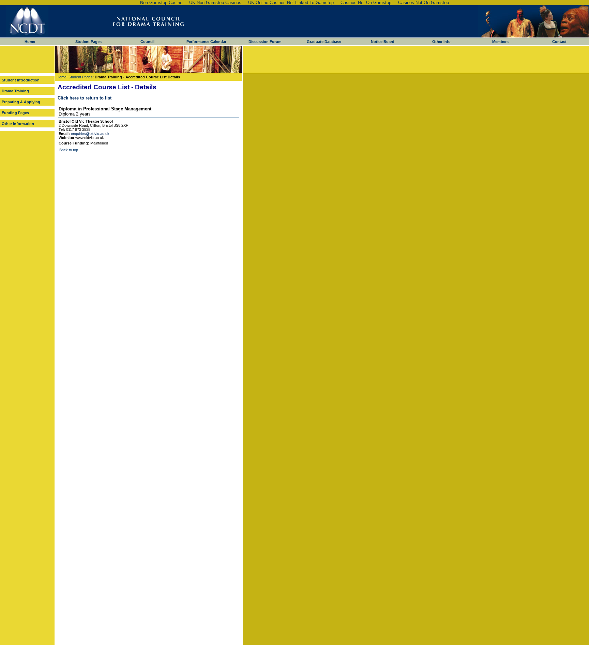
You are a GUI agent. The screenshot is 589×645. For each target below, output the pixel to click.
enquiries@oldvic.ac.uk (90, 134)
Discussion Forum (265, 42)
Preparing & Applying (21, 102)
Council (147, 42)
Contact (559, 42)
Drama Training (15, 91)
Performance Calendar (206, 42)
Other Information (18, 124)
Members (500, 42)
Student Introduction (21, 80)
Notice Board (382, 42)
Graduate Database (324, 42)
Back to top (68, 150)
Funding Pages (15, 113)
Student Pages (88, 42)
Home (30, 42)
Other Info (441, 42)
